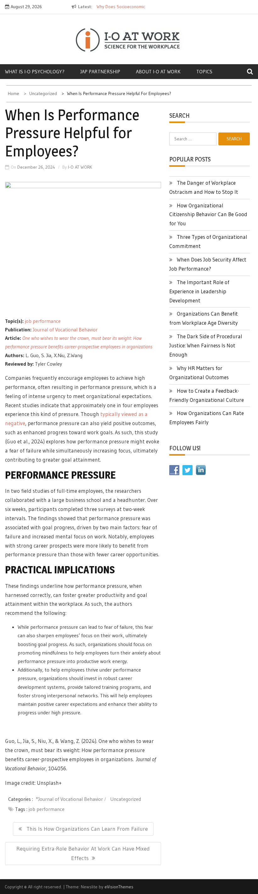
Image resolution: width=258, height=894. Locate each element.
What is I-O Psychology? (34, 71)
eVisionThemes (118, 887)
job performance (43, 321)
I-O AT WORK (80, 167)
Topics (204, 71)
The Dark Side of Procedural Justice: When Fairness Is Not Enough (205, 345)
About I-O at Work (158, 71)
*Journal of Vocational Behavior (69, 799)
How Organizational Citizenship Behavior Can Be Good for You (208, 214)
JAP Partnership (100, 71)
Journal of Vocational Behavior (65, 329)
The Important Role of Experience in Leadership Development (199, 291)
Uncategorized (125, 799)
